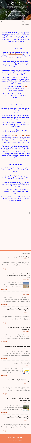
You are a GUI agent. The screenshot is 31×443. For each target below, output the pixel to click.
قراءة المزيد (4, 269)
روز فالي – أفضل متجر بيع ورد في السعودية (18, 257)
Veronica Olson (11, 440)
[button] (2, 22)
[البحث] (2, 3)
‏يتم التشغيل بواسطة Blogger (14, 437)
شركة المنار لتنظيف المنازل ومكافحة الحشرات (17, 346)
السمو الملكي (15, 2)
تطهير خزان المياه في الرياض (22, 363)
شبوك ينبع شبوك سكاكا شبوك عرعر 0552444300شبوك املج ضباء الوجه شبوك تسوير (18, 275)
